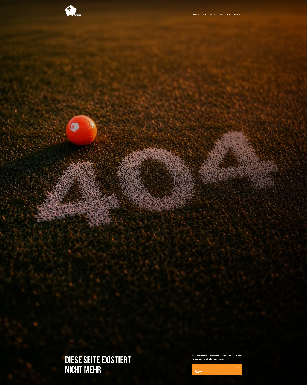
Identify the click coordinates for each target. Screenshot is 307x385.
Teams (221, 15)
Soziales (237, 15)
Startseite (195, 15)
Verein (212, 15)
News (205, 15)
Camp (228, 15)
